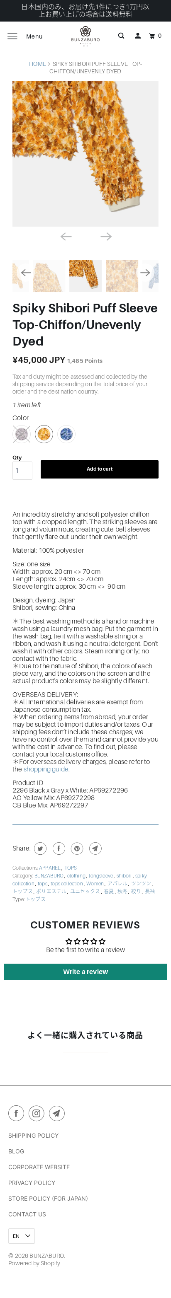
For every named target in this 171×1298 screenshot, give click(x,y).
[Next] (105, 236)
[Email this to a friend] (94, 848)
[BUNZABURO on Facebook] (17, 1115)
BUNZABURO (49, 876)
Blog (16, 1151)
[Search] (121, 36)
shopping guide (46, 769)
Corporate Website (39, 1166)
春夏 (109, 891)
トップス (23, 891)
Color (20, 418)
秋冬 (122, 891)
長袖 (150, 891)
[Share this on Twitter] (39, 848)
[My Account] (138, 36)
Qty (17, 457)
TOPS (70, 868)
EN (17, 1236)
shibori (125, 876)
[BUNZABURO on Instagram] (38, 1115)
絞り (136, 891)
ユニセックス (85, 891)
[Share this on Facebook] (58, 848)
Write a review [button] (85, 972)
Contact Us (27, 1214)
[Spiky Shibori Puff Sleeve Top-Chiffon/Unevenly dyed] (85, 154)
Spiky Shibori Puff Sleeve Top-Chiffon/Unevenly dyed (85, 324)
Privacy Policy (31, 1182)
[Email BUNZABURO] (58, 1115)
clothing (76, 876)
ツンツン (141, 884)
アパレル (118, 884)
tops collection (67, 884)
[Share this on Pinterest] (76, 848)
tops (43, 884)
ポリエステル (51, 891)
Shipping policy (33, 1135)
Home (37, 63)
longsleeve (101, 876)
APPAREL (50, 868)
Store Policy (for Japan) (48, 1198)
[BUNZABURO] (85, 36)
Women (95, 884)
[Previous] (65, 236)
